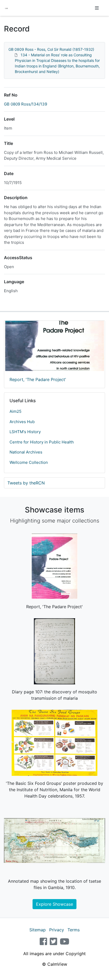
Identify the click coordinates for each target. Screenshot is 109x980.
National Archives (26, 452)
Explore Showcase (54, 904)
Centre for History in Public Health (42, 442)
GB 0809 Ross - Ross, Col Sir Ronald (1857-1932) (51, 49)
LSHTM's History (25, 431)
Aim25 (15, 411)
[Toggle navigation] (97, 8)
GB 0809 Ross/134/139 (25, 104)
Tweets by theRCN (26, 483)
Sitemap (37, 929)
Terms (73, 929)
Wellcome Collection (29, 462)
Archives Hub (22, 421)
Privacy (56, 929)
